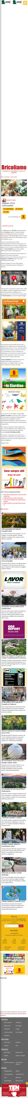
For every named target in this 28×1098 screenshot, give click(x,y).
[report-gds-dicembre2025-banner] (14, 629)
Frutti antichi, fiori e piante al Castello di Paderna (12, 703)
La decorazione (8, 1032)
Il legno (18, 1029)
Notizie (6, 1055)
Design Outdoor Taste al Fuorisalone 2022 (11, 845)
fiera (20, 234)
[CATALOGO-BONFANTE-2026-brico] (14, 456)
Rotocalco (7, 176)
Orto (17, 1045)
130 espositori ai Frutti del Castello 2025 (11, 530)
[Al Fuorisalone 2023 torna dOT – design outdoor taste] (14, 751)
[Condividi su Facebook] (15, 225)
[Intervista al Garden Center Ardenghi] (14, 864)
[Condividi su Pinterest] (17, 225)
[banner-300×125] (6, 2)
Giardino (18, 1042)
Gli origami (19, 1025)
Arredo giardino (8, 1074)
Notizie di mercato (9, 1062)
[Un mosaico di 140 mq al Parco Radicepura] (14, 780)
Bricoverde (5, 1039)
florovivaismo (9, 209)
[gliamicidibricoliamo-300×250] (14, 478)
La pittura (6, 1035)
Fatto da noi (7, 1025)
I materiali (7, 1029)
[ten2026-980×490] (14, 1090)
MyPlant (20, 209)
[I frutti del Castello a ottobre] (14, 809)
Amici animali (7, 1022)
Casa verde (7, 1042)
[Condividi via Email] (24, 225)
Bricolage (4, 1019)
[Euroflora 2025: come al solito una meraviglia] (14, 550)
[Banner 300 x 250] (14, 309)
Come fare (18, 1022)
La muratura (19, 1032)
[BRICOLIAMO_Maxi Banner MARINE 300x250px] (14, 677)
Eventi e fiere (14, 176)
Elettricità (18, 1077)
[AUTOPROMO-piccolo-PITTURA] (14, 958)
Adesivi (17, 1071)
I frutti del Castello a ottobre (12, 818)
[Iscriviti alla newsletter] (14, 933)
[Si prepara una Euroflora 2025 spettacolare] (14, 597)
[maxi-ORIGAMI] (14, 400)
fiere (5, 250)
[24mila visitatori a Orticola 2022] (14, 893)
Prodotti (4, 1068)
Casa (5, 1077)
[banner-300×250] (14, 580)
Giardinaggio (7, 1081)
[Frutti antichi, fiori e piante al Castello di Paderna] (14, 694)
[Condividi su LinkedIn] (20, 225)
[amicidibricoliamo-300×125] (14, 969)
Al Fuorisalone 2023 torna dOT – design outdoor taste (14, 762)
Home (2, 176)
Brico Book (7, 1052)
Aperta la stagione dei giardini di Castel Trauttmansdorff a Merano (14, 657)
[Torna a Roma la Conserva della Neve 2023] (14, 722)
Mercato (4, 1059)
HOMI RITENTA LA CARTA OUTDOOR (13, 498)
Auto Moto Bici (20, 1074)
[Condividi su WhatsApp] (22, 225)
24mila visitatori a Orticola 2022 (13, 901)
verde (7, 212)
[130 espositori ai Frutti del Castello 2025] (14, 520)
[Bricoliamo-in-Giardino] (14, 378)
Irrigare (6, 1045)
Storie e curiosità (20, 1055)
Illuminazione (19, 1081)
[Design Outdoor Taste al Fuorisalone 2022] (14, 836)
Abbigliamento (8, 1071)
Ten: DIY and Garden (19, 1063)
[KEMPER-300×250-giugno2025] (14, 331)
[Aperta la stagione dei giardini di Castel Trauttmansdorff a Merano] (14, 647)
